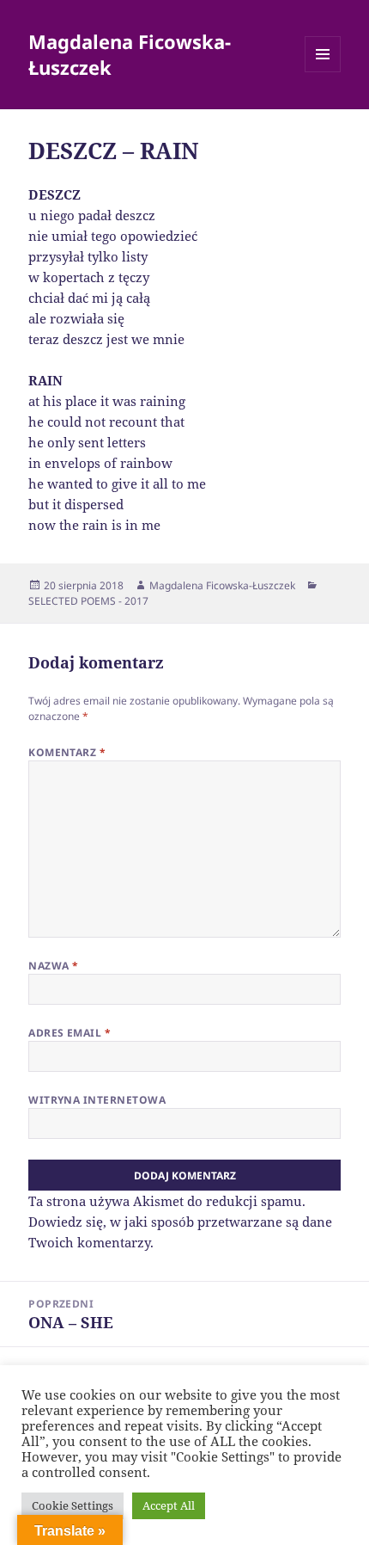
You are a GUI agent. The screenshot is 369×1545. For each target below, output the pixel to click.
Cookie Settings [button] (72, 1505)
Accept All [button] (168, 1505)
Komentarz (67, 752)
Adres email (69, 1032)
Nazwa (53, 965)
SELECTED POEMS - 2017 (88, 601)
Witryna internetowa (97, 1100)
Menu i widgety (323, 71)
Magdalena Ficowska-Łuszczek (129, 54)
